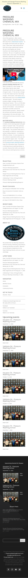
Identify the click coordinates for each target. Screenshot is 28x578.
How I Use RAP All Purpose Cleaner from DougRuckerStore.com (13, 510)
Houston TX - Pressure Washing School (11, 321)
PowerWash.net (8, 557)
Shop (22, 188)
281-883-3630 (6, 298)
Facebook (5, 306)
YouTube (5, 311)
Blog (21, 24)
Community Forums (8, 288)
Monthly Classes (7, 283)
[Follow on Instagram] (19, 569)
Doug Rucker (7, 24)
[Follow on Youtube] (15, 569)
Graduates (5, 286)
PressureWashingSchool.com (14, 553)
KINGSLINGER (21, 97)
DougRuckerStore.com (14, 555)
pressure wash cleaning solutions (15, 142)
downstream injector (17, 41)
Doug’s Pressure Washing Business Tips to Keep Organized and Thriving (13, 529)
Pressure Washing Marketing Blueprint (13, 182)
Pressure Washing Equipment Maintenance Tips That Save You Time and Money (14, 169)
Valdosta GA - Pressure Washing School (12, 347)
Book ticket (5, 343)
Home (4, 281)
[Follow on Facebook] (8, 569)
